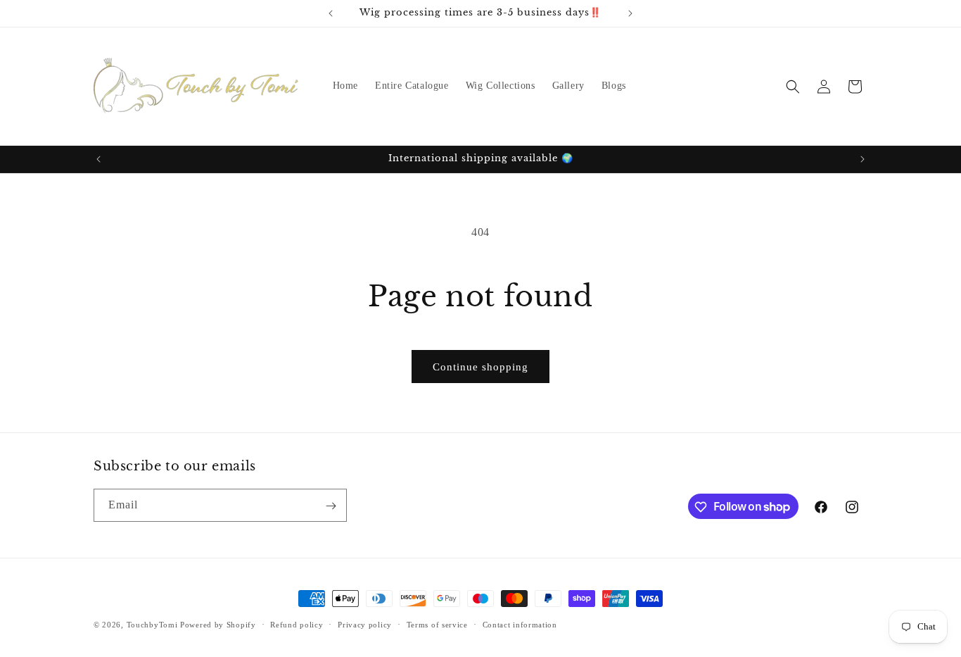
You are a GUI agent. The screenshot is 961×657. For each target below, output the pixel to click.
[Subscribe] (330, 506)
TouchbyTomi (152, 624)
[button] (792, 86)
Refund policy (296, 624)
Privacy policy (365, 624)
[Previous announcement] (330, 13)
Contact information (520, 624)
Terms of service (437, 624)
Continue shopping (480, 367)
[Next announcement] (630, 13)
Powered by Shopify (218, 624)
